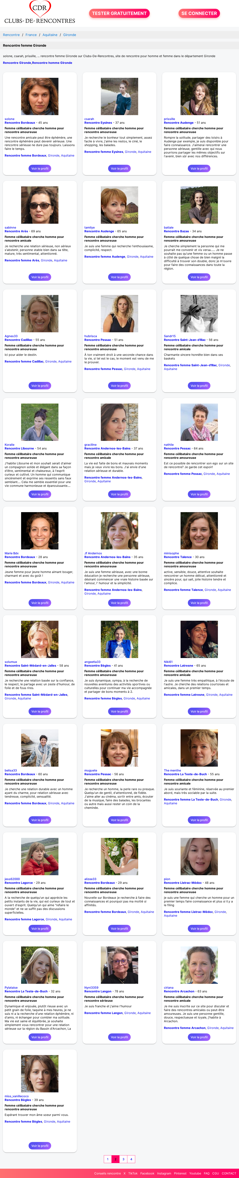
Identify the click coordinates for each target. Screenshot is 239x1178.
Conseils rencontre (107, 1173)
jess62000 (12, 879)
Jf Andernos (93, 553)
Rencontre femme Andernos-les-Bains (113, 477)
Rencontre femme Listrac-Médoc (188, 912)
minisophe (171, 553)
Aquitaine (67, 155)
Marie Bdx (12, 553)
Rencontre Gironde (17, 63)
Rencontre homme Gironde (52, 63)
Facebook (147, 1173)
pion (167, 879)
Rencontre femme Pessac (103, 369)
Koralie (9, 444)
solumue (11, 662)
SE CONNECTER (199, 13)
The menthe (172, 770)
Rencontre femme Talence (183, 590)
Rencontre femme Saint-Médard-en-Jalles (36, 694)
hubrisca (90, 336)
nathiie (169, 444)
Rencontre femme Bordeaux (25, 155)
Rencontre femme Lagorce (24, 919)
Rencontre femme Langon (103, 1013)
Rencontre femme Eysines (103, 152)
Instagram (164, 1173)
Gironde (53, 155)
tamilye (89, 227)
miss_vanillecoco (17, 1096)
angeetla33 (92, 662)
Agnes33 (11, 336)
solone (9, 119)
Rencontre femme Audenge (104, 256)
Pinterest (180, 1173)
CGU (215, 1173)
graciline (90, 444)
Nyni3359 (91, 987)
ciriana (168, 987)
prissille (169, 119)
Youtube (195, 1173)
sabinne (10, 227)
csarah (89, 119)
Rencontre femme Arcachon (185, 1028)
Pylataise (11, 987)
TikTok (133, 1173)
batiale (168, 227)
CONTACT (229, 1173)
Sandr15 (170, 336)
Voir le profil (39, 168)
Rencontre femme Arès (22, 260)
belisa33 (11, 770)
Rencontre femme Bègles (103, 698)
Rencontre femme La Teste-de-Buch (191, 799)
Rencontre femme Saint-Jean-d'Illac (190, 365)
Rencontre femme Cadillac (24, 361)
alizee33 (90, 879)
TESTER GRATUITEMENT (119, 13)
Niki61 (168, 662)
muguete (90, 770)
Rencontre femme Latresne (184, 694)
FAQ (206, 1173)
